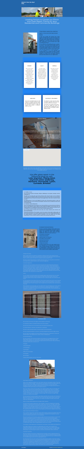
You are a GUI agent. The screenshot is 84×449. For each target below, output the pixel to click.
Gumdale (37, 183)
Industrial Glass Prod (55, 447)
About (53, 13)
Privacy (61, 13)
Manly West (49, 178)
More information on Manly (42, 318)
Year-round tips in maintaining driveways (45, 13)
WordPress (61, 447)
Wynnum (38, 178)
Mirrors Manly (42, 118)
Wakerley (49, 180)
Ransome (32, 181)
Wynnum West (37, 180)
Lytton (52, 181)
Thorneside (43, 181)
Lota (31, 178)
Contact (57, 13)
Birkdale (47, 183)
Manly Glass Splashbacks (42, 308)
